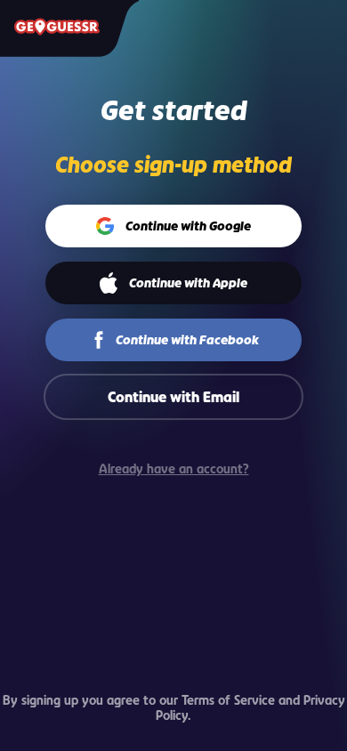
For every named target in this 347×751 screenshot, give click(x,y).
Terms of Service (228, 699)
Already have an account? (174, 468)
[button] (174, 226)
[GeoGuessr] (57, 26)
